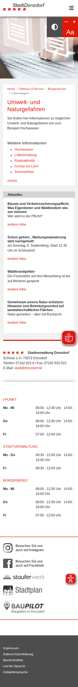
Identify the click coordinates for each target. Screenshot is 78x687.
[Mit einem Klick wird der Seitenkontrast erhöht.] (54, 27)
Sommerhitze (24, 172)
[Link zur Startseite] (24, 6)
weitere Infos (16, 224)
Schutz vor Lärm (26, 166)
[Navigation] (71, 8)
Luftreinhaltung (26, 155)
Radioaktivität (25, 160)
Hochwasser (24, 149)
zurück (12, 180)
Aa (70, 32)
